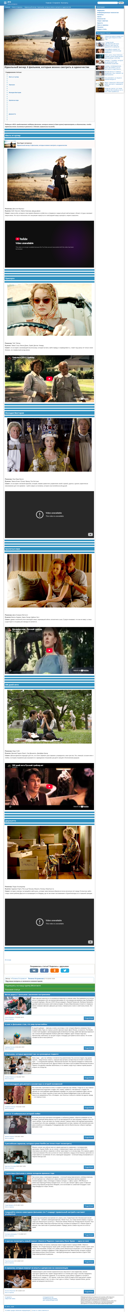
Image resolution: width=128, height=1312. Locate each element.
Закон (99, 17)
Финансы (100, 14)
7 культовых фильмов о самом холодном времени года (29, 1173)
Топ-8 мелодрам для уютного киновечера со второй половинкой (33, 1084)
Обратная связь (10, 1298)
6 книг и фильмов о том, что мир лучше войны (26, 1024)
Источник (8, 960)
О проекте (56, 3)
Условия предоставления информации (17, 1310)
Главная (49, 3)
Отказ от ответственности (40, 1310)
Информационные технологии (108, 12)
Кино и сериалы (9, 1019)
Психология (101, 19)
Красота (100, 23)
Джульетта (12, 114)
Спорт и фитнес (102, 21)
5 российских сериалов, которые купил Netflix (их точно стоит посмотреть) (38, 1143)
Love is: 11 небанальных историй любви (22, 1114)
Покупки (100, 27)
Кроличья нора (14, 100)
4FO (9, 2)
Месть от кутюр (14, 77)
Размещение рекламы (50, 1298)
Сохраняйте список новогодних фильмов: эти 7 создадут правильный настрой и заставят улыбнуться (45, 1213)
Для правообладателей (50, 1300)
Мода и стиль (102, 29)
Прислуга (12, 85)
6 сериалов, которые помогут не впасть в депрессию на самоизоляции (36, 1268)
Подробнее (89, 1018)
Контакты (64, 3)
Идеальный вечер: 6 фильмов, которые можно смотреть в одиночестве (42, 145)
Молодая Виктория (15, 92)
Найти (121, 3)
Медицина (100, 10)
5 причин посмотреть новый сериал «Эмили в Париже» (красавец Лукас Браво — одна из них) (47, 1241)
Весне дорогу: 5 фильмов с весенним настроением (27, 994)
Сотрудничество (48, 1297)
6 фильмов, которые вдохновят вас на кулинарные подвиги (31, 1054)
